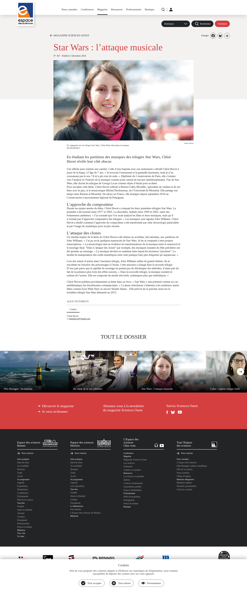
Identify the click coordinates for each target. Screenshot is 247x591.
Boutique (149, 9)
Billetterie (21, 530)
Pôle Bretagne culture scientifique (192, 466)
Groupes (21, 516)
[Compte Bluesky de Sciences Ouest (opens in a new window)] (173, 412)
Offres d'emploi (184, 476)
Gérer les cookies (184, 489)
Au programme (23, 479)
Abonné (20, 513)
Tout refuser (124, 583)
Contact (73, 309)
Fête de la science (25, 500)
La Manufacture (76, 506)
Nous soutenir (183, 473)
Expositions (22, 486)
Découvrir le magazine (58, 406)
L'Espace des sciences (187, 462)
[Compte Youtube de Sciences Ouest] (180, 412)
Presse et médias (24, 527)
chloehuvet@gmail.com (79, 319)
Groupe (73, 499)
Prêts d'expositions (132, 496)
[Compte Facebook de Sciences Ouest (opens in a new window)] (167, 412)
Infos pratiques (23, 459)
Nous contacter (27, 453)
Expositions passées (132, 486)
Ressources (117, 9)
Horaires (21, 469)
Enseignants (129, 500)
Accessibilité (23, 466)
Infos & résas (23, 462)
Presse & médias (131, 503)
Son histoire (75, 509)
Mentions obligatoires (185, 479)
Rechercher (205, 24)
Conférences (87, 9)
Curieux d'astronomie (133, 483)
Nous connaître (69, 9)
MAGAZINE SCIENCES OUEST (71, 35)
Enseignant (22, 520)
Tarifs (19, 473)
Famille (20, 506)
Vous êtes (21, 503)
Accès (20, 476)
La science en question (134, 476)
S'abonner (222, 24)
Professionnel (23, 523)
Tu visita (20, 536)
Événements (22, 496)
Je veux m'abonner (55, 411)
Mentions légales (184, 482)
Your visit (21, 533)
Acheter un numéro (132, 470)
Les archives (129, 463)
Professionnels (133, 9)
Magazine (102, 9)
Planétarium (22, 489)
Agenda (20, 482)
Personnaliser (154, 583)
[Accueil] (25, 14)
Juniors (127, 480)
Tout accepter (94, 583)
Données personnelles (186, 486)
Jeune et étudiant (24, 510)
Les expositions (77, 486)
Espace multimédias (132, 490)
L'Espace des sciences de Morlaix (85, 513)
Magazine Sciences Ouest (135, 459)
